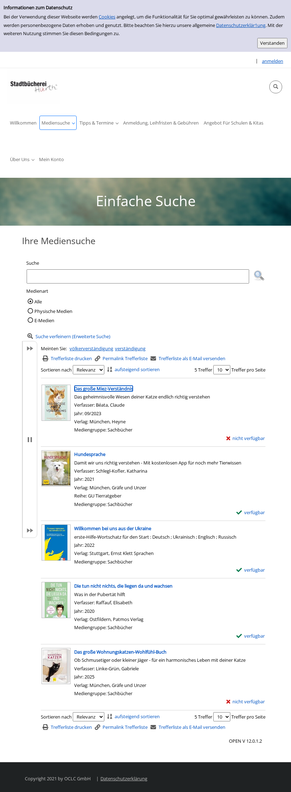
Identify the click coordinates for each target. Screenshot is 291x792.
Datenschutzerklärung (123, 778)
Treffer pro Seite (248, 370)
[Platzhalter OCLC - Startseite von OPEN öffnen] (33, 86)
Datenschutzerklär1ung (240, 25)
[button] (275, 87)
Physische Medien (53, 311)
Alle (38, 301)
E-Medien (44, 320)
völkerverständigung (91, 348)
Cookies (107, 16)
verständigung (130, 348)
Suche (32, 263)
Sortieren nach (56, 370)
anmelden (272, 61)
